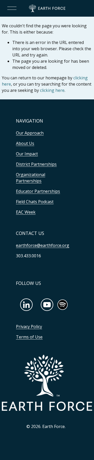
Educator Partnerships (38, 191)
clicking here (52, 90)
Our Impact (27, 154)
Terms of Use (29, 337)
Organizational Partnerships (30, 178)
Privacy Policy (29, 326)
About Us (25, 143)
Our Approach (30, 133)
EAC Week (26, 212)
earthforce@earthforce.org (42, 245)
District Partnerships (36, 164)
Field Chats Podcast (35, 202)
